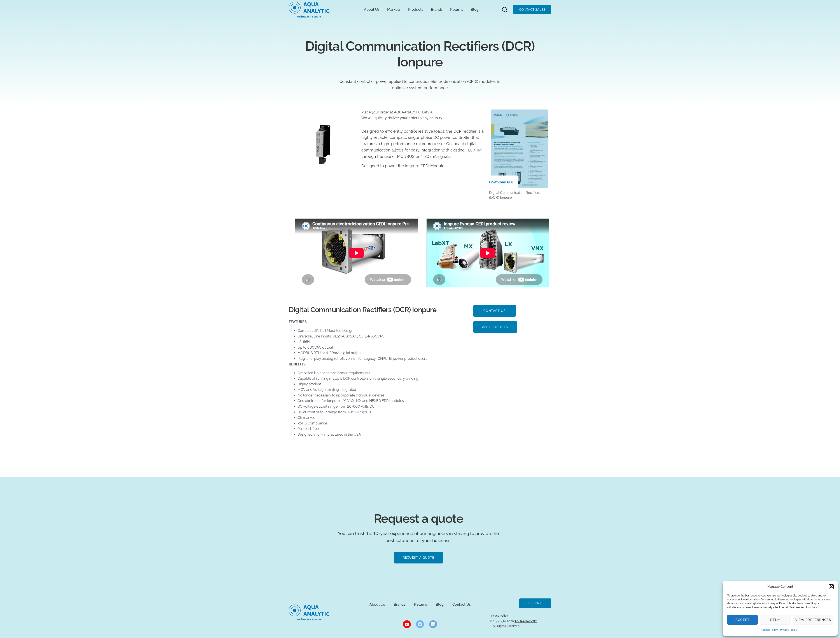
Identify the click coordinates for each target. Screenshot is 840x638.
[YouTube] (407, 624)
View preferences (813, 620)
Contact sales (532, 10)
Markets (394, 9)
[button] (831, 586)
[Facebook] (420, 624)
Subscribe (535, 603)
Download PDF (501, 182)
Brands (437, 9)
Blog (475, 9)
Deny (775, 620)
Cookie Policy (769, 629)
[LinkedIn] (433, 624)
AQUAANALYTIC (525, 621)
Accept (742, 620)
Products (415, 9)
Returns (456, 9)
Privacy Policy (788, 629)
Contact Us (461, 604)
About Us (372, 9)
